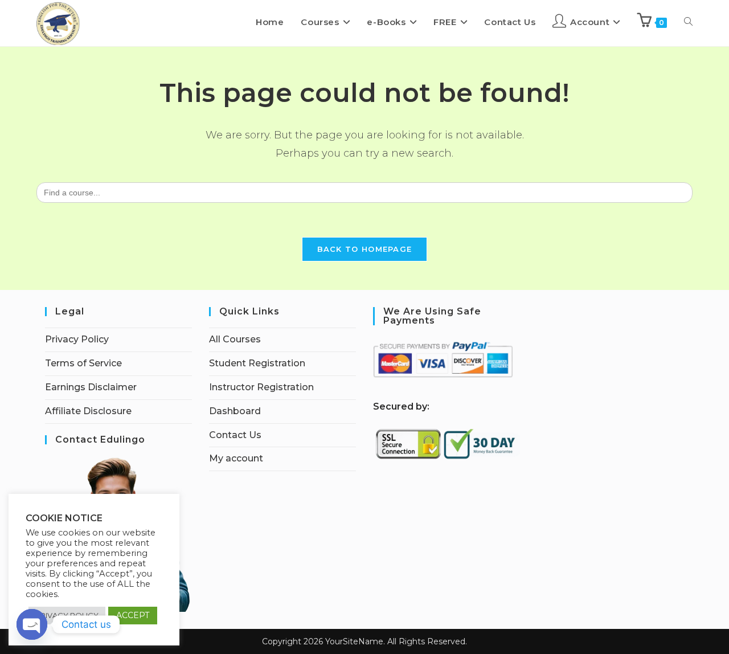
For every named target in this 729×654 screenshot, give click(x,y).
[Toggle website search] (688, 22)
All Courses (235, 339)
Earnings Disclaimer (91, 387)
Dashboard (235, 411)
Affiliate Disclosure (88, 411)
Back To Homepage (364, 249)
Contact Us (235, 435)
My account (236, 458)
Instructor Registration (261, 387)
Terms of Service (83, 363)
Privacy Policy (77, 339)
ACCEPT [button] (132, 615)
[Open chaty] (32, 624)
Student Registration (257, 363)
